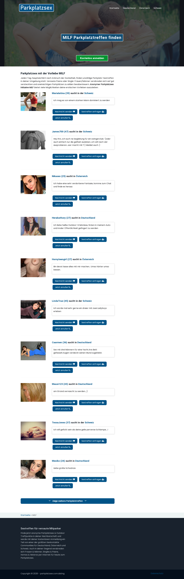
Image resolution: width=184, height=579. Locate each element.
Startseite (114, 8)
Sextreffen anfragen (91, 111)
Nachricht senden (64, 111)
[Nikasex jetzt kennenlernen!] (33, 184)
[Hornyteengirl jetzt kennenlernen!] (33, 267)
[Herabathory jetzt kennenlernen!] (33, 226)
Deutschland (129, 8)
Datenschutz (157, 573)
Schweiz (157, 8)
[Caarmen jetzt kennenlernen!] (33, 350)
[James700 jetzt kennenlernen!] (33, 140)
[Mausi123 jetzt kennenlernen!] (33, 392)
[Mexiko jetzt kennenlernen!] (33, 469)
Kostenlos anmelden (92, 58)
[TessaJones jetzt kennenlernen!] (33, 431)
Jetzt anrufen (62, 117)
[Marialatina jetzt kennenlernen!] (33, 101)
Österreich (144, 8)
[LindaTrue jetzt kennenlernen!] (33, 309)
